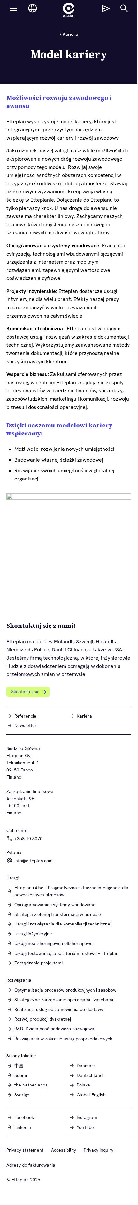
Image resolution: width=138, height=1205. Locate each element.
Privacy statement (24, 1150)
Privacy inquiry (98, 1150)
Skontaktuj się (25, 692)
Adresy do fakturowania (30, 1165)
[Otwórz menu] (13, 8)
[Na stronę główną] (68, 10)
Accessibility (63, 1150)
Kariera (70, 34)
